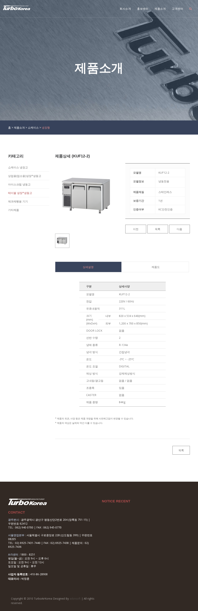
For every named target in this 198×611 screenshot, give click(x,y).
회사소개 (125, 8)
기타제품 (13, 210)
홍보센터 (142, 8)
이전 (135, 229)
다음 (179, 229)
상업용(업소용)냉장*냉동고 (24, 176)
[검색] (190, 8)
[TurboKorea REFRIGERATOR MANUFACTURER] (16, 7)
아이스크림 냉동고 (19, 184)
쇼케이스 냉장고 (18, 167)
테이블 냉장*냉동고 (20, 193)
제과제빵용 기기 (18, 201)
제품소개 (160, 8)
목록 (157, 229)
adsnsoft (75, 598)
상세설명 (88, 267)
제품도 (156, 267)
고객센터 (177, 8)
